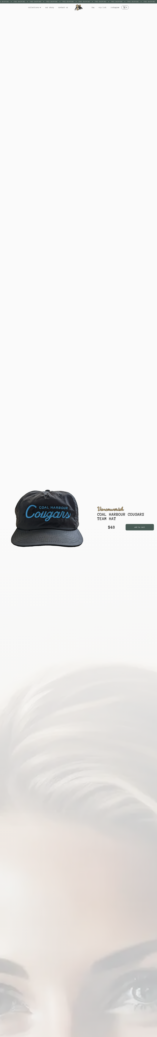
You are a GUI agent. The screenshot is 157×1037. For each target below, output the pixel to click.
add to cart (139, 527)
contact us (63, 7)
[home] (79, 7)
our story (49, 7)
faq (93, 7)
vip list (102, 7)
